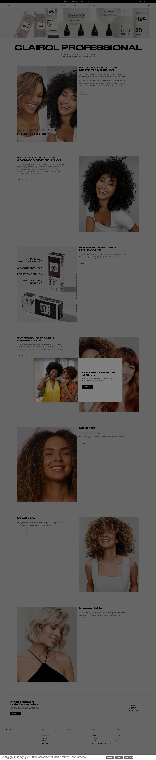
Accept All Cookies (129, 757)
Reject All (119, 757)
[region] (78, 757)
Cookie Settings (110, 757)
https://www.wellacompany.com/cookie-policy (17, 758)
